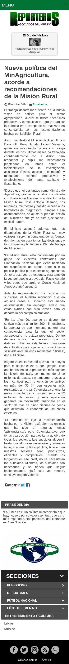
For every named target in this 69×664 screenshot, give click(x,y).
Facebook (14, 650)
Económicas (40, 104)
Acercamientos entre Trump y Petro (34, 48)
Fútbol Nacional (22, 600)
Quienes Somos (27, 659)
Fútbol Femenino (22, 608)
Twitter (24, 650)
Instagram (35, 650)
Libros (9, 623)
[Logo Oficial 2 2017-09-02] (34, 550)
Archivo (46, 659)
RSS (45, 650)
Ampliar (34, 52)
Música (9, 629)
